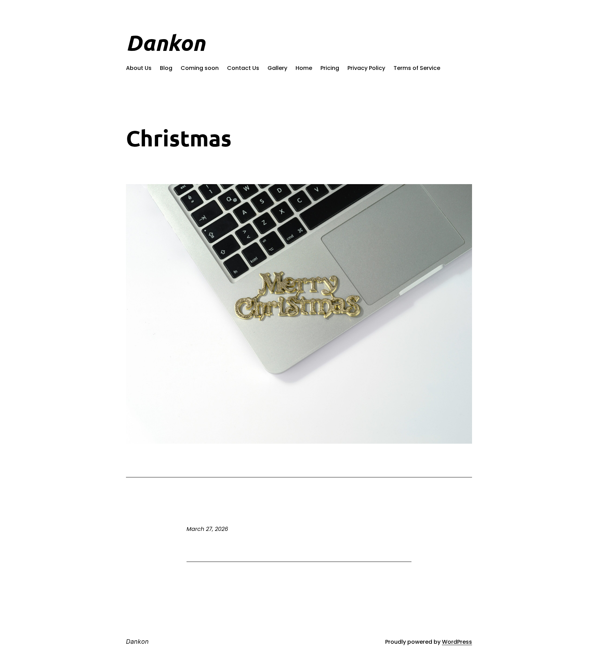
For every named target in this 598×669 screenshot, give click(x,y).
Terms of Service (416, 68)
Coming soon (200, 68)
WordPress (457, 642)
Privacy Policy (366, 68)
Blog (166, 68)
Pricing (329, 68)
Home (304, 68)
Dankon (165, 42)
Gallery (277, 68)
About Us (139, 68)
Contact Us (243, 68)
